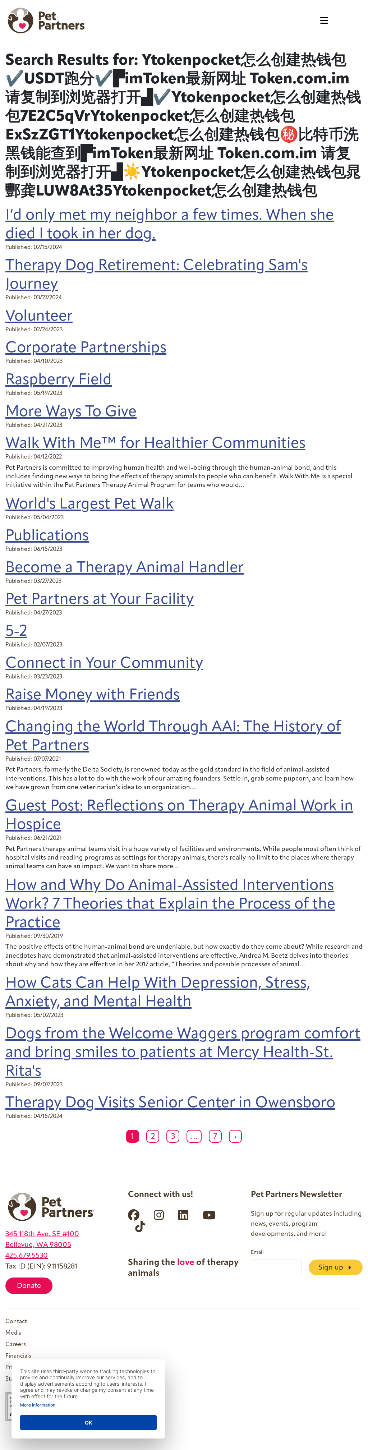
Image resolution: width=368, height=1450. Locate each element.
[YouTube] (209, 1215)
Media (13, 1333)
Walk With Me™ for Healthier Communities (155, 444)
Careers (15, 1345)
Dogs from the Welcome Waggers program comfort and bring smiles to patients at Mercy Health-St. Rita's (182, 1053)
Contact (16, 1322)
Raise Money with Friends (92, 695)
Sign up (331, 1267)
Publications (47, 536)
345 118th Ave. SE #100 (42, 1234)
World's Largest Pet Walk (89, 504)
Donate (29, 1286)
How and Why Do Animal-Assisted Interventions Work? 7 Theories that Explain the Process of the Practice (170, 904)
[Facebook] (133, 1215)
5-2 (16, 632)
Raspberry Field (58, 380)
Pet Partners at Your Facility (99, 600)
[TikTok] (140, 1226)
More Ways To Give (71, 412)
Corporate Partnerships (85, 348)
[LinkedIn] (183, 1215)
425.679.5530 (26, 1256)
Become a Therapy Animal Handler (124, 568)
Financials (18, 1356)
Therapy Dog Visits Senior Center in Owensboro (170, 1103)
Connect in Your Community (104, 664)
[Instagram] (159, 1215)
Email (257, 1252)
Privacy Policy (23, 1368)
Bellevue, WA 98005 (38, 1245)
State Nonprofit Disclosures (41, 1379)
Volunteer (39, 316)
